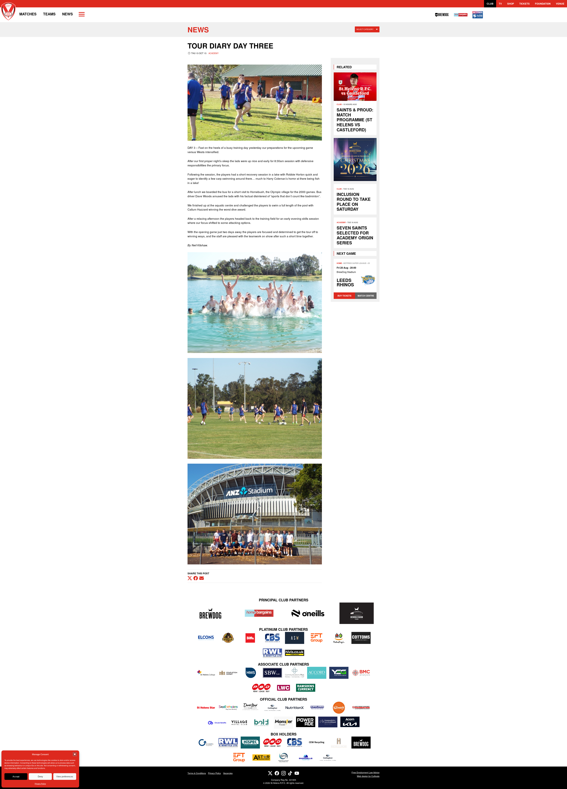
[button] (74, 754)
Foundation (543, 3)
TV (500, 3)
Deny (40, 776)
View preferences (64, 776)
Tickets (524, 3)
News (67, 13)
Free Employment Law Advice (365, 772)
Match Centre (366, 295)
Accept (16, 776)
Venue (560, 3)
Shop (510, 3)
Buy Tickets (344, 295)
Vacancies (228, 773)
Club (490, 3)
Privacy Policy (40, 783)
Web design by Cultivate (368, 776)
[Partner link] (210, 613)
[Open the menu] (82, 14)
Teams (49, 13)
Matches (27, 13)
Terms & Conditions (197, 773)
